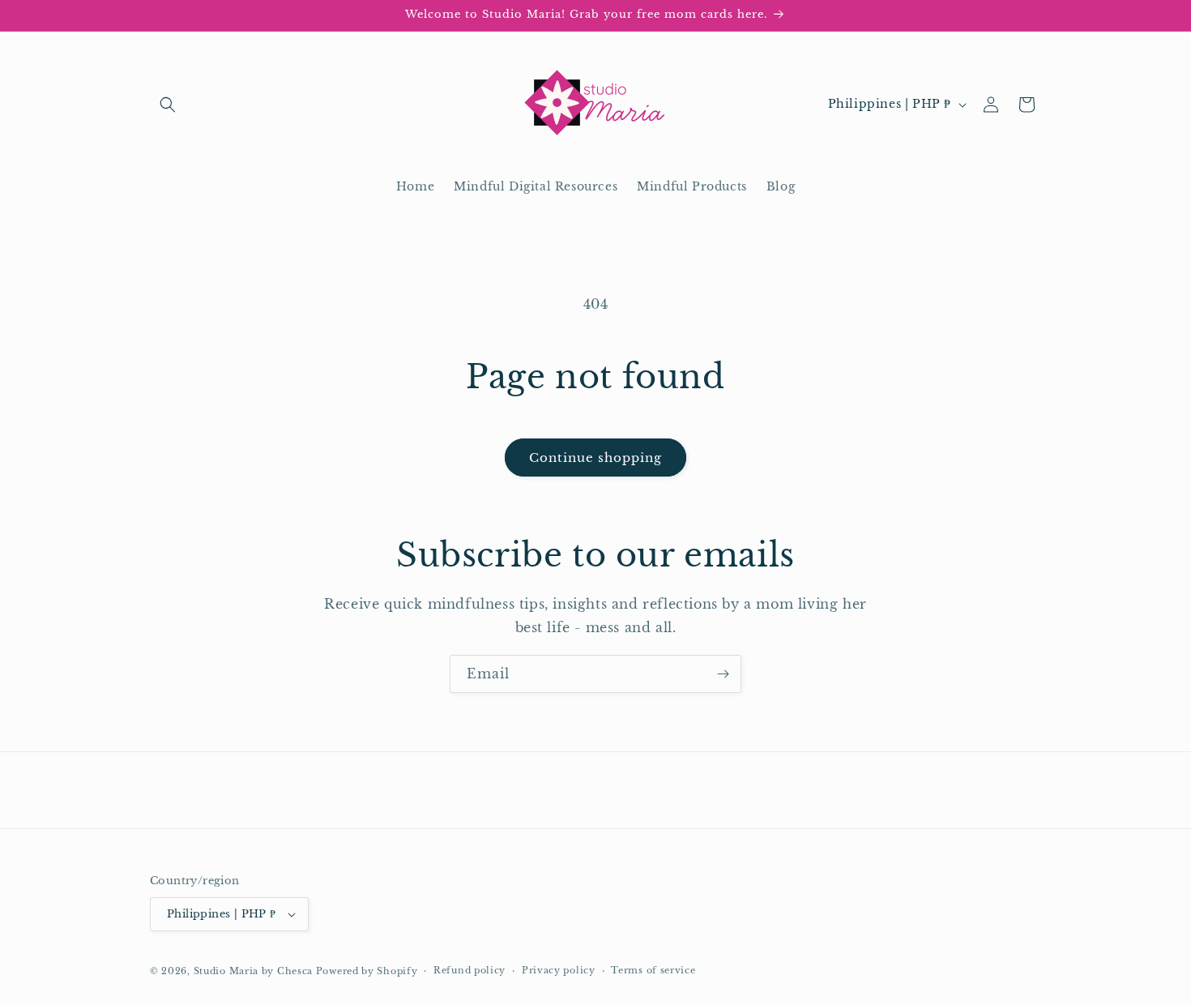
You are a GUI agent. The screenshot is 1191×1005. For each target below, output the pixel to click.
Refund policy (469, 970)
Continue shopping (595, 457)
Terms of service (653, 970)
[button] (168, 104)
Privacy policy (559, 970)
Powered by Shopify (367, 971)
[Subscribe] (723, 674)
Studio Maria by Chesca (253, 971)
